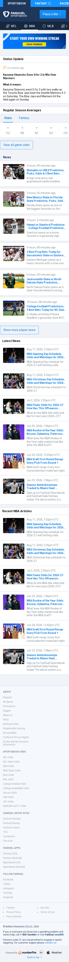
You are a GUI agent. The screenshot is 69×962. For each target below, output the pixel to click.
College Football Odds (14, 784)
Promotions (9, 706)
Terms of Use (47, 912)
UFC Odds (8, 801)
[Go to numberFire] (21, 952)
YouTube (7, 893)
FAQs (6, 719)
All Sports (8, 702)
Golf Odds (8, 797)
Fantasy (24, 118)
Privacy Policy (13, 912)
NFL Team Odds (11, 761)
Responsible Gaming (14, 728)
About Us (8, 715)
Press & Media (13, 916)
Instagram (8, 888)
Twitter (6, 884)
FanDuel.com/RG (54, 934)
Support (7, 710)
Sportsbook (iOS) (12, 862)
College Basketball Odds (16, 788)
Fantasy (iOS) (10, 853)
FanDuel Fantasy (12, 818)
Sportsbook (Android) (14, 867)
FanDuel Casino (11, 827)
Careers (10, 907)
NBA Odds (8, 766)
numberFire (9, 836)
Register (7, 697)
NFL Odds (8, 757)
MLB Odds (8, 775)
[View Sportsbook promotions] (34, 41)
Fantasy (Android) (12, 858)
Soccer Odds (10, 792)
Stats (8, 118)
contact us (50, 942)
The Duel (7, 841)
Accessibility (10, 733)
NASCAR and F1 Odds (14, 806)
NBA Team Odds (12, 770)
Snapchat (8, 897)
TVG (5, 832)
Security (44, 907)
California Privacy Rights (16, 737)
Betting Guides (11, 724)
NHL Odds (8, 779)
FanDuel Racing (11, 823)
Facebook (8, 879)
